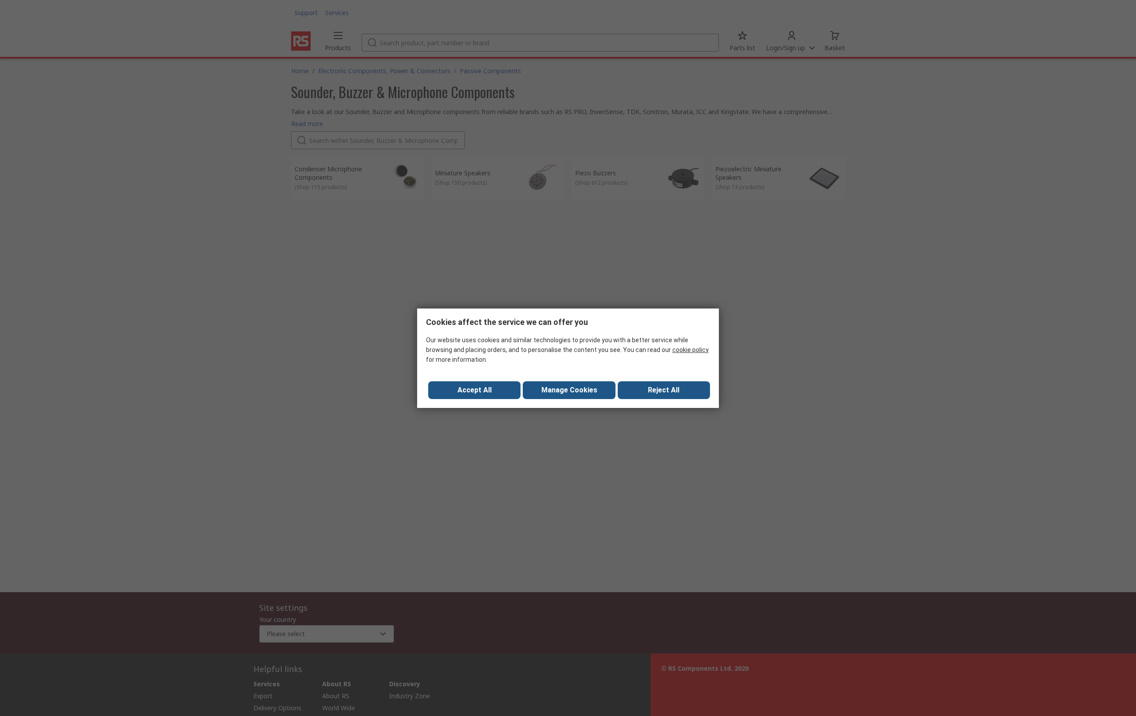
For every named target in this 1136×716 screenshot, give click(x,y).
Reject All (663, 390)
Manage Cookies (569, 390)
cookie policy (690, 349)
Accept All (475, 390)
